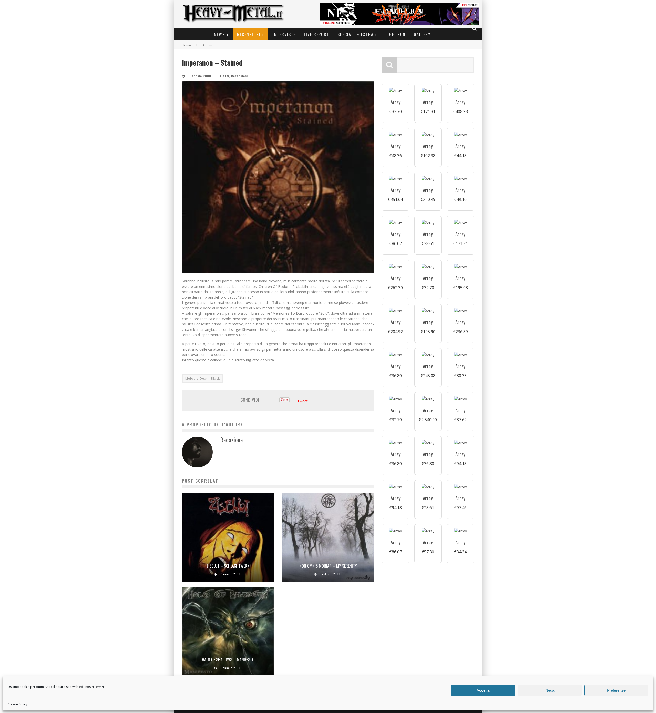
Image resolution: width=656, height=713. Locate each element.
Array (396, 102)
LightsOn (396, 34)
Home (186, 45)
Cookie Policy (17, 704)
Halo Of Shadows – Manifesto (228, 660)
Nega (549, 690)
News (219, 34)
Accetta (483, 690)
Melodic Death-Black (202, 378)
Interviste (284, 34)
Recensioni (249, 34)
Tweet (302, 401)
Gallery (422, 34)
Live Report (316, 34)
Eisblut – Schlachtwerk (228, 566)
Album (224, 75)
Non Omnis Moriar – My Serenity (328, 566)
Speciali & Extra (355, 34)
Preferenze (616, 690)
